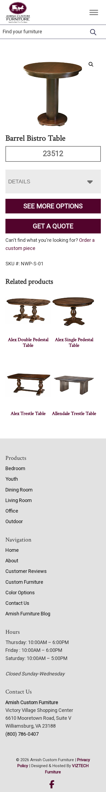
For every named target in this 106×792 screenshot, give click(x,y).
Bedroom (15, 468)
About (11, 560)
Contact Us (17, 603)
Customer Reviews (26, 571)
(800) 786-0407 (22, 734)
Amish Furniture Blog (27, 613)
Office (11, 511)
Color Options (20, 592)
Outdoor (14, 521)
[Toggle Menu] (93, 12)
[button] (91, 64)
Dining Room (19, 490)
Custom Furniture (24, 582)
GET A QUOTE (53, 226)
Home (12, 550)
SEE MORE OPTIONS (53, 206)
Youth (11, 479)
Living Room (18, 500)
